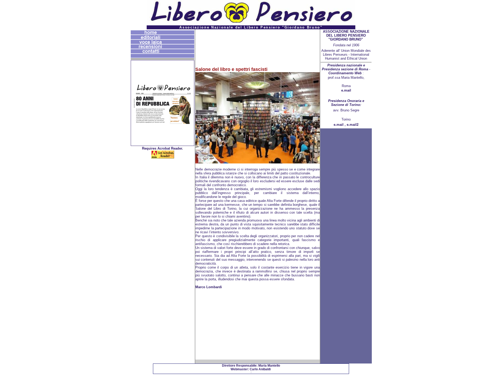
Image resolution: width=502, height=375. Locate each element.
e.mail (346, 90)
